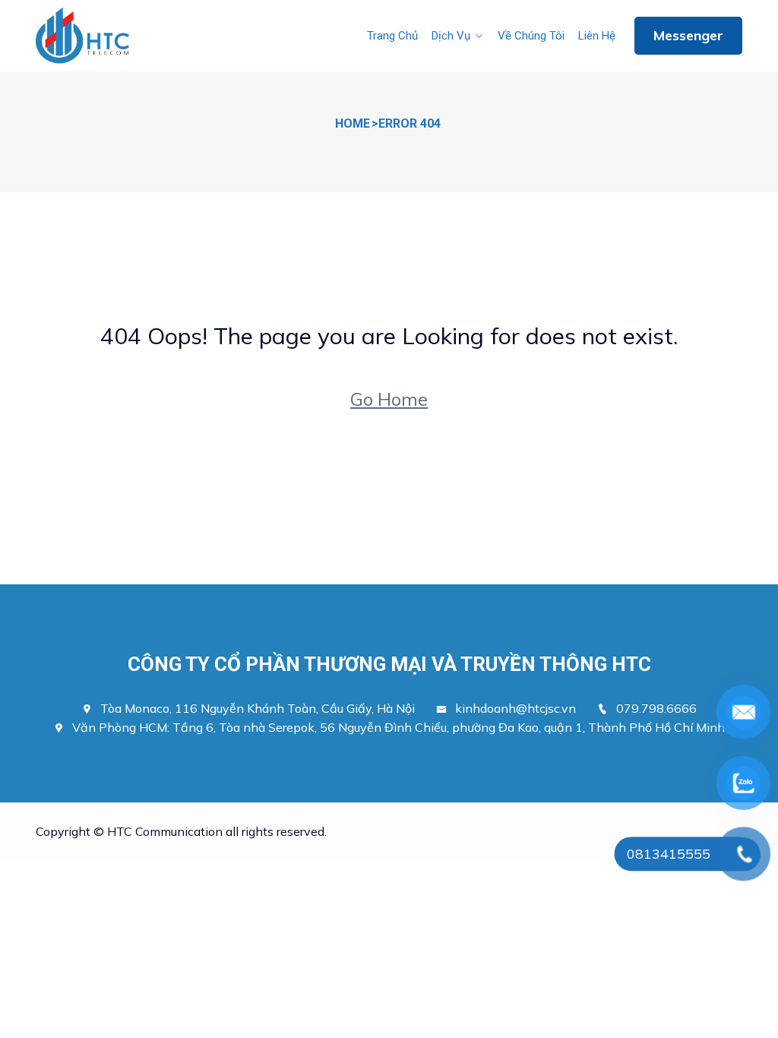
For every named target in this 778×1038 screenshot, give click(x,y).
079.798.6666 (656, 708)
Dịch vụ (451, 36)
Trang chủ (392, 36)
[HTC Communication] (83, 36)
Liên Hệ (596, 36)
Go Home (389, 399)
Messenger (688, 35)
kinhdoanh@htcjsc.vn (524, 708)
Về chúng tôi (531, 36)
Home (352, 123)
